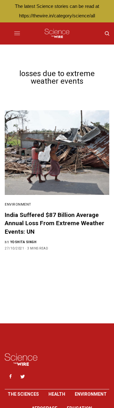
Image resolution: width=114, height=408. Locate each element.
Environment (18, 204)
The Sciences (23, 394)
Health (56, 394)
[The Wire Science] (57, 33)
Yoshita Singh (23, 242)
